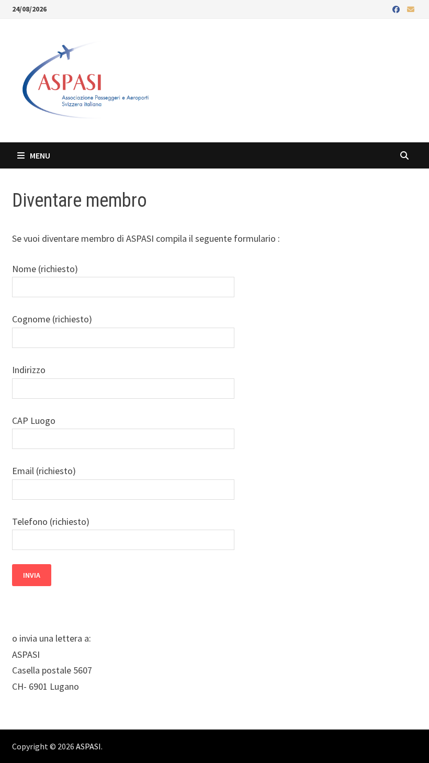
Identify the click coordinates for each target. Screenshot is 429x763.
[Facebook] (397, 9)
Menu (39, 155)
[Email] (410, 9)
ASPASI (88, 746)
